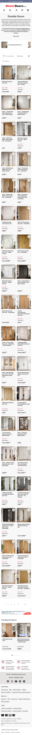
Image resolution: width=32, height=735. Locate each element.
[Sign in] (16, 10)
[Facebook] (8, 681)
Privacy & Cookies (6, 711)
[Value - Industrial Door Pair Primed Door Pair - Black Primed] (24, 272)
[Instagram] (12, 681)
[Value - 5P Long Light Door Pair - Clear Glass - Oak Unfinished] (8, 333)
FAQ (9, 699)
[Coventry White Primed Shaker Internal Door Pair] (24, 393)
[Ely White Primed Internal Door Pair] (8, 213)
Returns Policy (5, 701)
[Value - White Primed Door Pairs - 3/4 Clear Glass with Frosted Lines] (8, 363)
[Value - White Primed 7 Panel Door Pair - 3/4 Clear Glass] (8, 453)
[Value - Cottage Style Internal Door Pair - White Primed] (24, 102)
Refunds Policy (18, 708)
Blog (10, 689)
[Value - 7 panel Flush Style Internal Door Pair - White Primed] (8, 102)
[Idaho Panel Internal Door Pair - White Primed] (8, 577)
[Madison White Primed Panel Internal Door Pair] (24, 515)
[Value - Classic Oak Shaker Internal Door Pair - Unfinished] (8, 185)
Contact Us (14, 699)
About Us (3, 699)
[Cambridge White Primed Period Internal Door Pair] (24, 333)
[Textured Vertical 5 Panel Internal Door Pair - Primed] (24, 72)
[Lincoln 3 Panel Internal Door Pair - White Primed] (8, 423)
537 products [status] (5, 61)
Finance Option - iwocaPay (20, 711)
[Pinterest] (20, 681)
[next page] (28, 604)
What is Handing (5, 692)
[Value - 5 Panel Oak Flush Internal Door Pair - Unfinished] (24, 159)
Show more (16, 36)
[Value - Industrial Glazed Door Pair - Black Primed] (24, 423)
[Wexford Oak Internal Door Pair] (8, 393)
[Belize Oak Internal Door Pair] (8, 72)
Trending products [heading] (9, 620)
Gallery (24, 689)
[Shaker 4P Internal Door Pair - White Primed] (8, 272)
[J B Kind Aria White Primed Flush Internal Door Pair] (8, 484)
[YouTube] (16, 681)
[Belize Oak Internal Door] (9, 630)
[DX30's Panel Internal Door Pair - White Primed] (8, 242)
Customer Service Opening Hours (21, 692)
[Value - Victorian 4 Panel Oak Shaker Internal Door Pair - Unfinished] (24, 185)
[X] (24, 681)
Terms (2, 732)
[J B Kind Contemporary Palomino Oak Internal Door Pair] (24, 302)
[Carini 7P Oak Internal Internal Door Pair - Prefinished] (8, 546)
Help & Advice (17, 689)
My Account (4, 689)
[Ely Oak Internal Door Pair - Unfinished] (24, 242)
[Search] (10, 10)
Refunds (7, 732)
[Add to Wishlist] (13, 67)
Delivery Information (24, 699)
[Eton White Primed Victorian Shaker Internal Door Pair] (24, 453)
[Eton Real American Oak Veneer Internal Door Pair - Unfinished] (24, 577)
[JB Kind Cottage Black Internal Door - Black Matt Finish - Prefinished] (8, 515)
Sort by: (8, 56)
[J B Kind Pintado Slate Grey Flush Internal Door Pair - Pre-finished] (24, 484)
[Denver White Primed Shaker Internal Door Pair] (24, 363)
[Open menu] (4, 10)
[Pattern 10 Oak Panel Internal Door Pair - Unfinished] (24, 546)
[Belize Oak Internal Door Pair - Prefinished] (8, 302)
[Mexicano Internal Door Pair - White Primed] (24, 129)
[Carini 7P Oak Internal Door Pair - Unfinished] (24, 213)
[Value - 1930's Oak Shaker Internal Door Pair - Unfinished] (8, 129)
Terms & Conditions (6, 708)
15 (25, 604)
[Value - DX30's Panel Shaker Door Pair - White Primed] (8, 159)
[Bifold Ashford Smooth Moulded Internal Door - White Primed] (23, 630)
